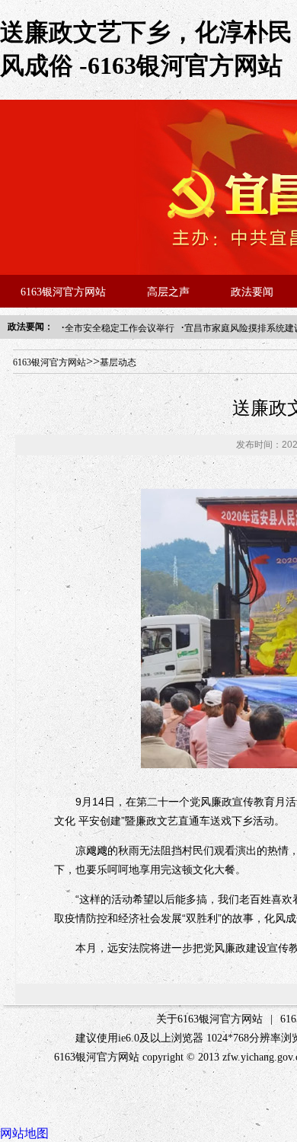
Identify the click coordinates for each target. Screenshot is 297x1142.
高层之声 (168, 292)
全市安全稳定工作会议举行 (119, 328)
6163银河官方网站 (63, 292)
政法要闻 (252, 292)
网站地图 (24, 1133)
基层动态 (118, 362)
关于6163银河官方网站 (209, 1019)
